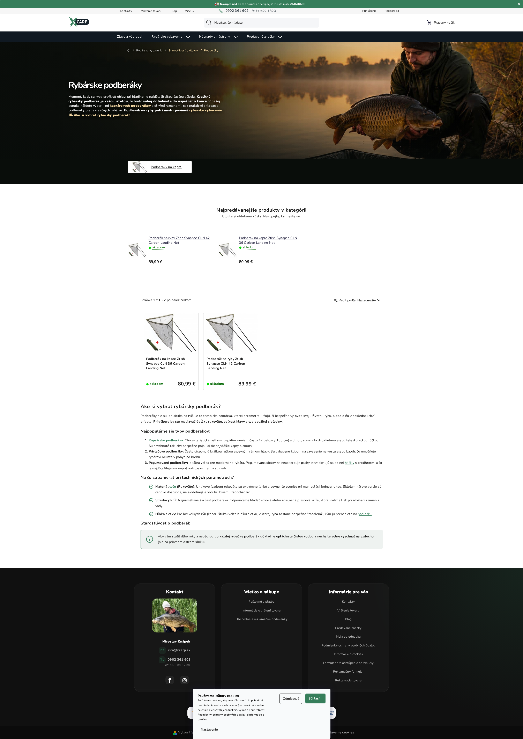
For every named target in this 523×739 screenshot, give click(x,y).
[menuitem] (130, 36)
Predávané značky (348, 628)
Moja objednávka (348, 637)
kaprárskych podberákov (130, 105)
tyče (172, 486)
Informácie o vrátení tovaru (261, 610)
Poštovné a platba (261, 602)
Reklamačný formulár (348, 671)
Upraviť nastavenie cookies (333, 732)
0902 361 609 (237, 10)
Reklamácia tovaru (348, 680)
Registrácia (391, 11)
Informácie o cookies (348, 654)
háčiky (349, 463)
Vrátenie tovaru (151, 11)
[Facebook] (169, 680)
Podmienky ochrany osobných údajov (222, 715)
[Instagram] (184, 680)
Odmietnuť (291, 698)
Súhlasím (315, 698)
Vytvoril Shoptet (191, 732)
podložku (365, 514)
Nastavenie (209, 729)
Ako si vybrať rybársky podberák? (102, 115)
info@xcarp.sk (179, 650)
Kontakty (126, 11)
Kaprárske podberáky (166, 440)
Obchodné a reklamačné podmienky (261, 619)
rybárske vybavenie (205, 110)
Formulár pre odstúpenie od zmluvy (348, 663)
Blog (174, 11)
